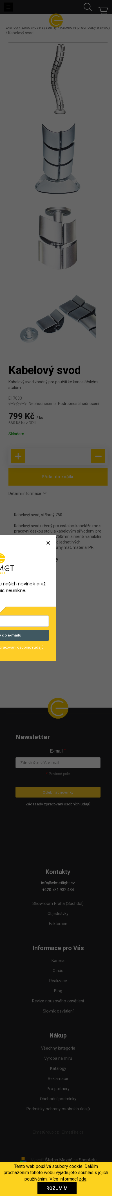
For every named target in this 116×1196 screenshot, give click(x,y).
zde (82, 1179)
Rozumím (57, 1188)
